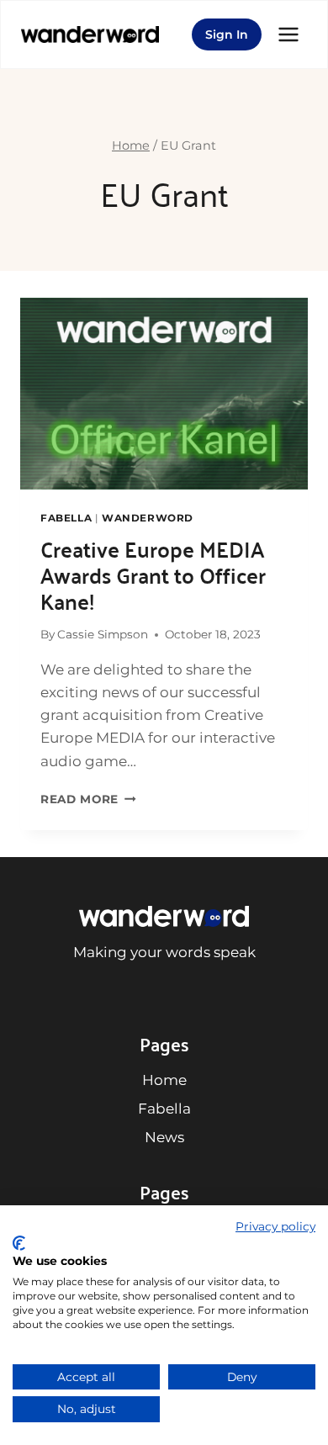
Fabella (66, 517)
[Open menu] (289, 34)
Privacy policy (275, 1226)
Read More (88, 799)
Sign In (226, 34)
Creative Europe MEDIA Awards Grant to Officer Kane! (153, 574)
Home (164, 1080)
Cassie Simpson (102, 634)
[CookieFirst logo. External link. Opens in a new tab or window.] (19, 1243)
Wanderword (147, 517)
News (164, 1137)
